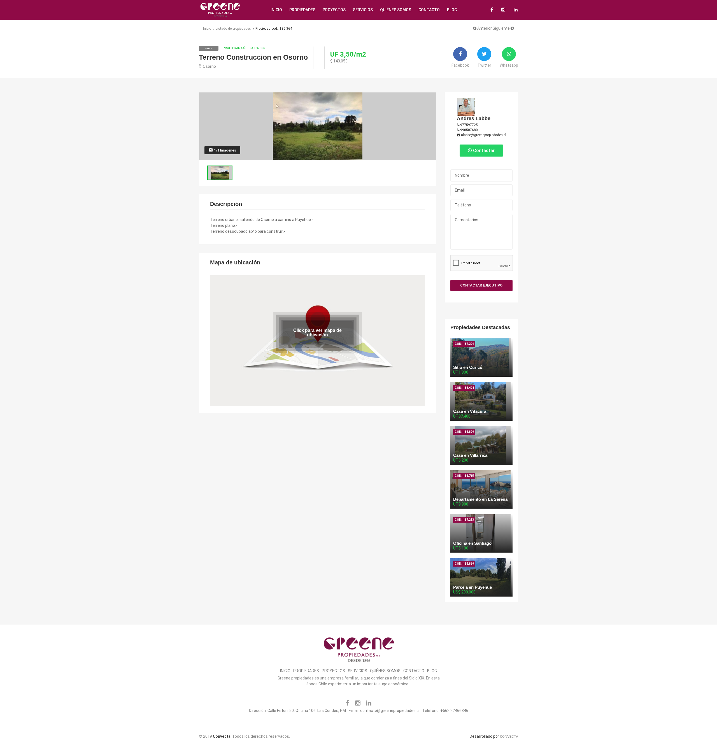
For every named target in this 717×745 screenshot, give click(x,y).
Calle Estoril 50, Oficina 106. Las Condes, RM (306, 710)
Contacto (429, 10)
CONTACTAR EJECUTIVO (481, 285)
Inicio (276, 10)
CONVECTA (509, 736)
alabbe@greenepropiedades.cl (483, 135)
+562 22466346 (454, 710)
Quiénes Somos (395, 10)
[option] (317, 126)
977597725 (468, 125)
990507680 (468, 130)
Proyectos (334, 10)
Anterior (484, 28)
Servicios (363, 10)
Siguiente (502, 28)
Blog (452, 10)
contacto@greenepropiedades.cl (390, 710)
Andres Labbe (473, 118)
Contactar (483, 150)
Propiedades (302, 10)
